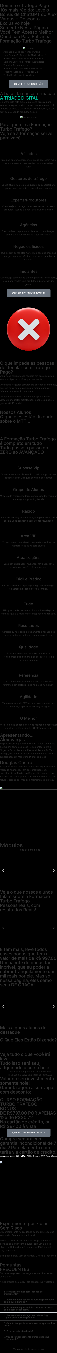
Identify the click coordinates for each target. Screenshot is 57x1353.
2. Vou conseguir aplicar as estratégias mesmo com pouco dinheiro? (29, 1300)
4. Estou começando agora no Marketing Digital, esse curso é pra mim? (26, 1316)
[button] (3, 870)
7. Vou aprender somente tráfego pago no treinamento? (26, 1337)
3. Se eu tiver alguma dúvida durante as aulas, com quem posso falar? (28, 1308)
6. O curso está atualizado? (18, 1331)
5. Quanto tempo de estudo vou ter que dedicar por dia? (29, 1324)
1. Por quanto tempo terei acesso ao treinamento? (23, 1292)
